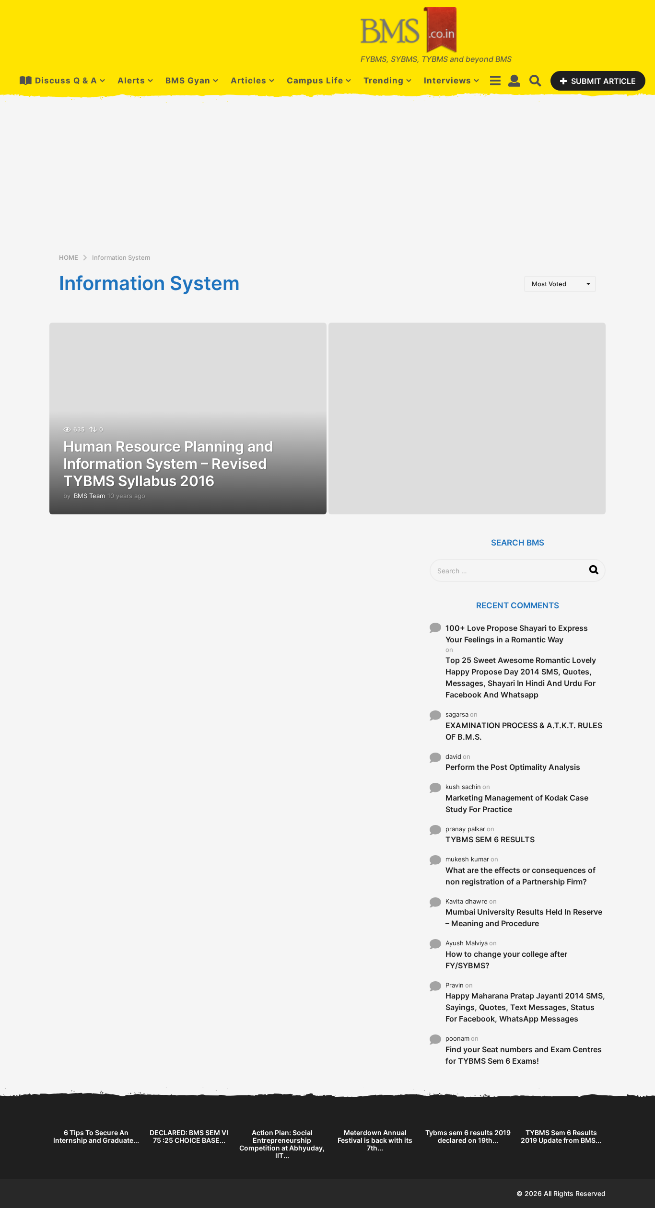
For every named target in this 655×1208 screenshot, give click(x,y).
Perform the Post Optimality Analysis (512, 767)
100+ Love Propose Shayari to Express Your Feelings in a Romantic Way (516, 633)
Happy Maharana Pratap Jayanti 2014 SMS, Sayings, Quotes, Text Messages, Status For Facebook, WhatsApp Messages (525, 1007)
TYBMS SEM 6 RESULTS (490, 839)
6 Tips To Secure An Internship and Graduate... (96, 1136)
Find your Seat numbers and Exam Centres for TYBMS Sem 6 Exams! (523, 1055)
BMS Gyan (188, 80)
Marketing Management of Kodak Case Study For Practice (516, 803)
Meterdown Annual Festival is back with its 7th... (375, 1140)
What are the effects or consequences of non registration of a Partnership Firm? (520, 875)
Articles (249, 80)
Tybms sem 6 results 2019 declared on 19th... (468, 1136)
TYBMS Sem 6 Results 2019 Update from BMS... (561, 1136)
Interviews (447, 80)
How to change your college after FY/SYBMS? (506, 959)
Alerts (131, 80)
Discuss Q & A (66, 80)
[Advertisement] (327, 180)
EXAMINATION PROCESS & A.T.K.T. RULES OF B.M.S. (523, 731)
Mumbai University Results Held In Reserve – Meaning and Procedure (523, 917)
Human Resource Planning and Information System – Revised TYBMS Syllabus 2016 (168, 463)
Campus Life (315, 80)
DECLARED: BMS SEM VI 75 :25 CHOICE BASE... (189, 1136)
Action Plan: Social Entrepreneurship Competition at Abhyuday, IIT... (282, 1144)
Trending (383, 80)
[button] (495, 80)
